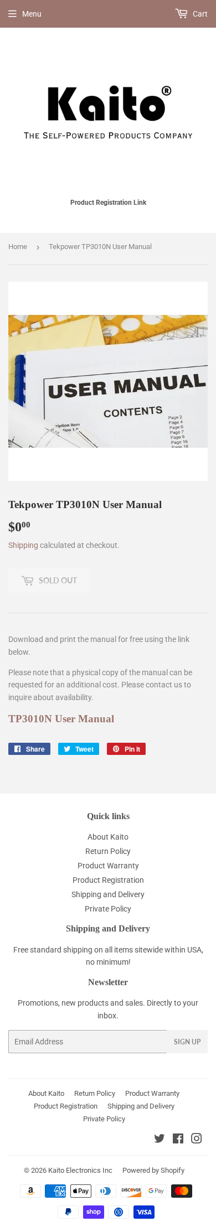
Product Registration (108, 880)
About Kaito (108, 836)
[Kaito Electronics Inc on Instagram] (196, 1140)
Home (17, 246)
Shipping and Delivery (108, 894)
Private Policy (108, 908)
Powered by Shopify (153, 1170)
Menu (32, 13)
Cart (199, 13)
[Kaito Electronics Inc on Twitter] (159, 1140)
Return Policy (108, 851)
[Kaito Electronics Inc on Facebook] (178, 1140)
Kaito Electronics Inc (80, 1170)
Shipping (23, 545)
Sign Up (187, 1042)
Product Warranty (108, 865)
